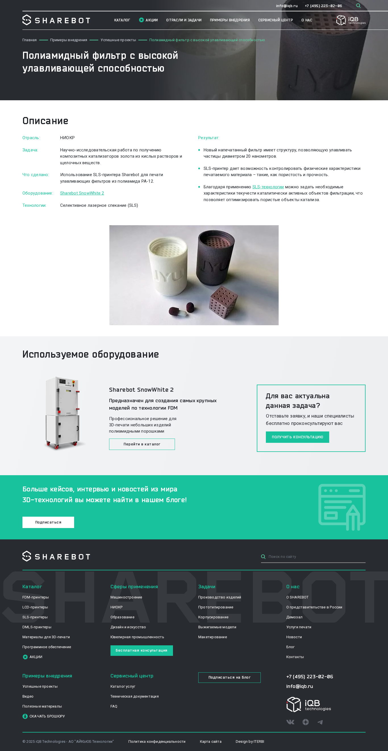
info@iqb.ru (287, 6)
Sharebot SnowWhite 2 (82, 193)
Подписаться (48, 522)
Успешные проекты (40, 686)
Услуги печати (299, 627)
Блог (290, 647)
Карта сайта (211, 741)
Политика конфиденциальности (157, 741)
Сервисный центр (275, 20)
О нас (306, 20)
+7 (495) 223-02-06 (323, 6)
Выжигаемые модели (217, 627)
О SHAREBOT (297, 597)
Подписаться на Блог (229, 677)
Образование (122, 617)
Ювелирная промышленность (137, 637)
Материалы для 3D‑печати (46, 637)
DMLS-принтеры (36, 627)
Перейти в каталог (142, 444)
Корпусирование (213, 617)
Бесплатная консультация (142, 650)
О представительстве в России (314, 607)
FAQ (114, 706)
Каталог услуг (122, 686)
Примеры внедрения (230, 20)
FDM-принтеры (35, 597)
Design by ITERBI (250, 741)
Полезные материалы (42, 706)
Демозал (294, 617)
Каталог (122, 20)
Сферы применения (134, 586)
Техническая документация (134, 696)
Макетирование (212, 637)
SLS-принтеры (35, 617)
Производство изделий (219, 597)
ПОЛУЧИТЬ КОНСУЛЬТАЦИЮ (297, 437)
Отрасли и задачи (183, 20)
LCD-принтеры (35, 607)
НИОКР (116, 607)
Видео (28, 696)
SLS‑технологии (268, 186)
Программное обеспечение (46, 647)
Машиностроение (126, 597)
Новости (294, 637)
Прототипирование (215, 607)
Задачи (207, 586)
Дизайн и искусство (128, 627)
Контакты (295, 657)
